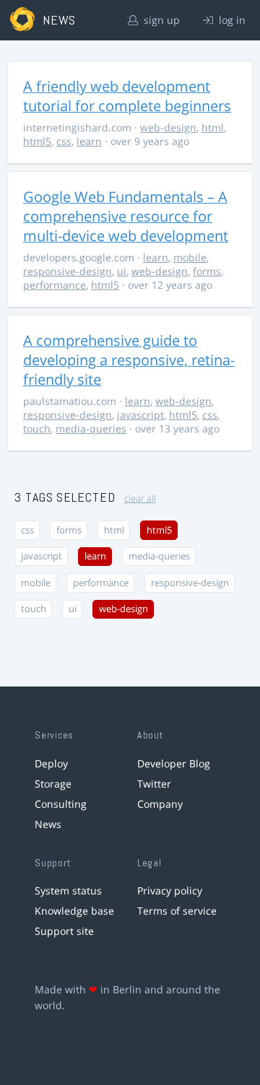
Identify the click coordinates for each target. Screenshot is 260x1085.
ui (121, 271)
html (213, 127)
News (48, 824)
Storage (53, 783)
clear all (140, 498)
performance (54, 285)
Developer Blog (173, 763)
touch (37, 428)
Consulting (61, 804)
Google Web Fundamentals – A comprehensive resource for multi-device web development (125, 216)
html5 (37, 141)
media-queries (91, 428)
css (64, 141)
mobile (190, 257)
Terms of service (177, 911)
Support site (64, 931)
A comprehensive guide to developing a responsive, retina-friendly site (129, 360)
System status (68, 890)
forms (207, 271)
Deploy (51, 763)
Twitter (154, 783)
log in (231, 20)
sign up (160, 20)
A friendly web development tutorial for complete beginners (127, 96)
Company (160, 804)
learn (89, 141)
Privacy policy (169, 890)
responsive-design (67, 271)
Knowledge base (74, 911)
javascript (140, 415)
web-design (168, 127)
